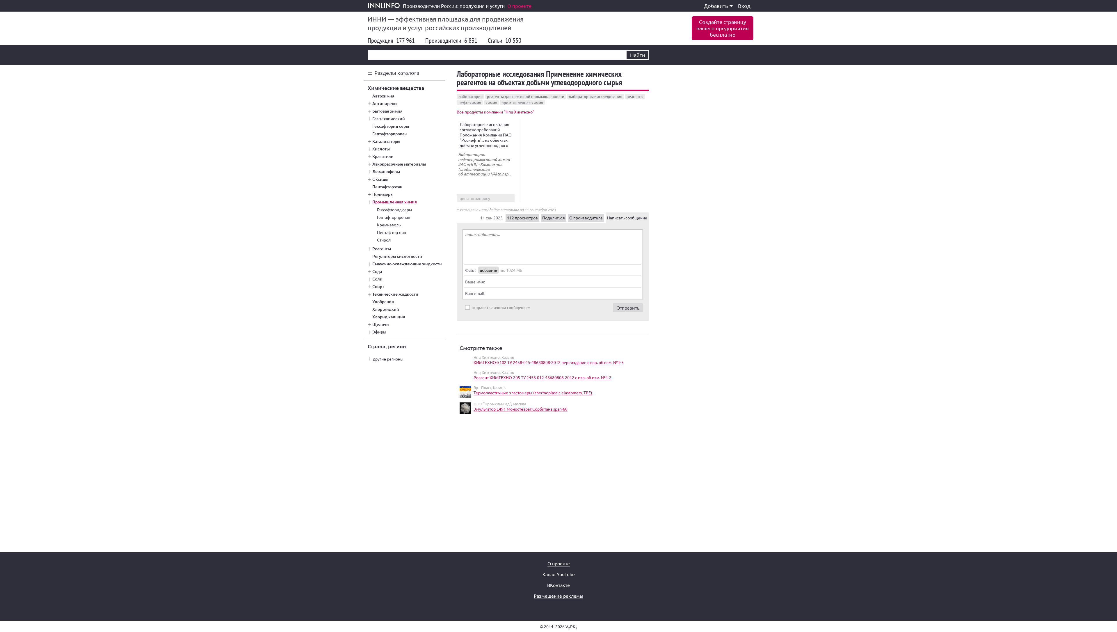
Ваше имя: (475, 281)
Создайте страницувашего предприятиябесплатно (722, 28)
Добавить (716, 6)
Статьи (504, 40)
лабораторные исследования (595, 96)
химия (491, 102)
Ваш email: (475, 293)
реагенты (635, 96)
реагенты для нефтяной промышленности (525, 96)
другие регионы (388, 358)
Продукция (391, 40)
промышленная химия (522, 102)
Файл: (470, 270)
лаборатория (470, 96)
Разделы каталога (396, 73)
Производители (451, 40)
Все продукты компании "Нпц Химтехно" (495, 111)
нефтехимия (469, 102)
